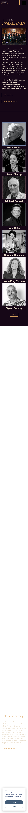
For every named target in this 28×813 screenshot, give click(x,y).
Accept (14, 802)
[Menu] (24, 3)
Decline (14, 806)
